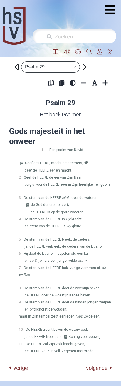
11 (21, 344)
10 (21, 330)
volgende (98, 368)
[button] (55, 52)
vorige (19, 368)
